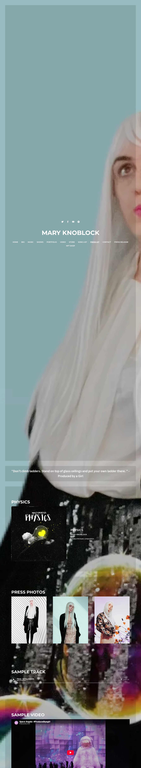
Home (15, 242)
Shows (40, 242)
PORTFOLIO (52, 242)
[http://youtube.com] (73, 222)
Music (30, 242)
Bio (22, 242)
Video (63, 242)
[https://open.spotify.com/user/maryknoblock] (79, 222)
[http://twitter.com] (62, 222)
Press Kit (94, 242)
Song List (82, 242)
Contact (107, 242)
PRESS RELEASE (121, 242)
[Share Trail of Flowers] (122, 679)
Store (72, 242)
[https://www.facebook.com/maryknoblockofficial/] (68, 222)
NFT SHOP (70, 246)
